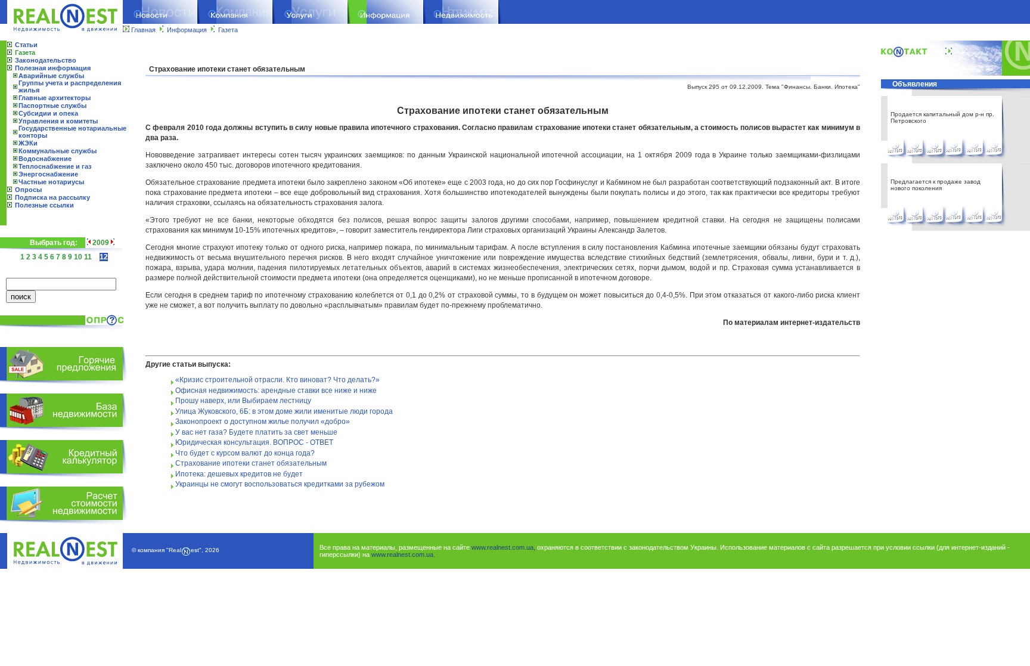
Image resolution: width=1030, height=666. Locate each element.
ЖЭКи (28, 143)
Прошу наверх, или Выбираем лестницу (243, 400)
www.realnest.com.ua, (503, 547)
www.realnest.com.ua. (403, 554)
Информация (187, 29)
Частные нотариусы (51, 181)
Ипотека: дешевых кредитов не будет (239, 474)
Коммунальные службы (57, 150)
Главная (143, 29)
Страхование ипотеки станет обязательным (251, 463)
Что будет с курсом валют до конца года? (245, 453)
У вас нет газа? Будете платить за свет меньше (256, 432)
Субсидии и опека (48, 113)
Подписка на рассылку (52, 197)
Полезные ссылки (44, 205)
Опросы (28, 189)
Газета (228, 29)
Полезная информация (53, 68)
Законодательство (45, 60)
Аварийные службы (51, 75)
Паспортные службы (52, 105)
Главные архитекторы (54, 97)
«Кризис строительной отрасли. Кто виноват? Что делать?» (277, 380)
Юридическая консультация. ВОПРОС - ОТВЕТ (254, 442)
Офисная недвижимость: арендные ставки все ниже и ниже (276, 390)
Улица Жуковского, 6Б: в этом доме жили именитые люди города (284, 411)
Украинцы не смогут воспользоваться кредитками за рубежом (279, 484)
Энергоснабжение (48, 174)
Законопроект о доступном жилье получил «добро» (262, 421)
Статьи (26, 44)
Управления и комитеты (58, 121)
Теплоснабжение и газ (54, 166)
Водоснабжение (45, 158)
